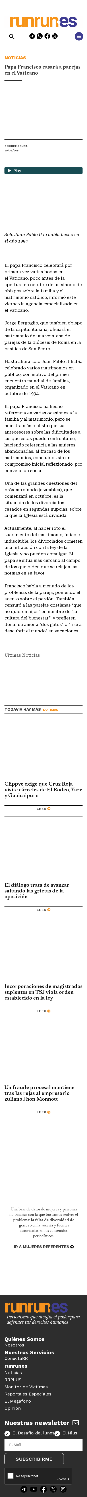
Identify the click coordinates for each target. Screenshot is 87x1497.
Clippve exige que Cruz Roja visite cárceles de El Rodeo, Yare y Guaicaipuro (43, 790)
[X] (55, 37)
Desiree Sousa (15, 146)
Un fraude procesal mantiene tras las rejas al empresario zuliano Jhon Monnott (39, 1093)
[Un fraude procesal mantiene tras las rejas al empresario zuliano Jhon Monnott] (43, 1053)
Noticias (15, 57)
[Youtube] (33, 1490)
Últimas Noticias (22, 655)
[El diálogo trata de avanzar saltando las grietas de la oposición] (43, 851)
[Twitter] (53, 1490)
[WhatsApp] (40, 37)
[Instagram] (63, 1490)
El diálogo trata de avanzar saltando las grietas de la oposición (36, 891)
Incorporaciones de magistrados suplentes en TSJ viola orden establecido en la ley (43, 992)
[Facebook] (47, 37)
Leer (41, 809)
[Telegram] (32, 37)
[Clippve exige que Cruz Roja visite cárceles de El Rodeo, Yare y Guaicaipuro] (43, 750)
